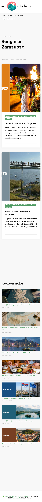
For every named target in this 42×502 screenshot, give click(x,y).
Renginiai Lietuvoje (12, 116)
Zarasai (8, 118)
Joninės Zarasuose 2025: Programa (20, 123)
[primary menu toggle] (3, 6)
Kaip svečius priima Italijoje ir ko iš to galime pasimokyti (18, 375)
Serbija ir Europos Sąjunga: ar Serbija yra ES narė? (16, 398)
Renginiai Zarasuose (28, 116)
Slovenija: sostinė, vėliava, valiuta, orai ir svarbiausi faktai (18, 444)
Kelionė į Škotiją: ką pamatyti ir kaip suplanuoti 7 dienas (18, 305)
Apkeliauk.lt (16, 498)
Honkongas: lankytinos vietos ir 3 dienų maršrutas (16, 352)
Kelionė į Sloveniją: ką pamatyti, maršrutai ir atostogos (18, 421)
